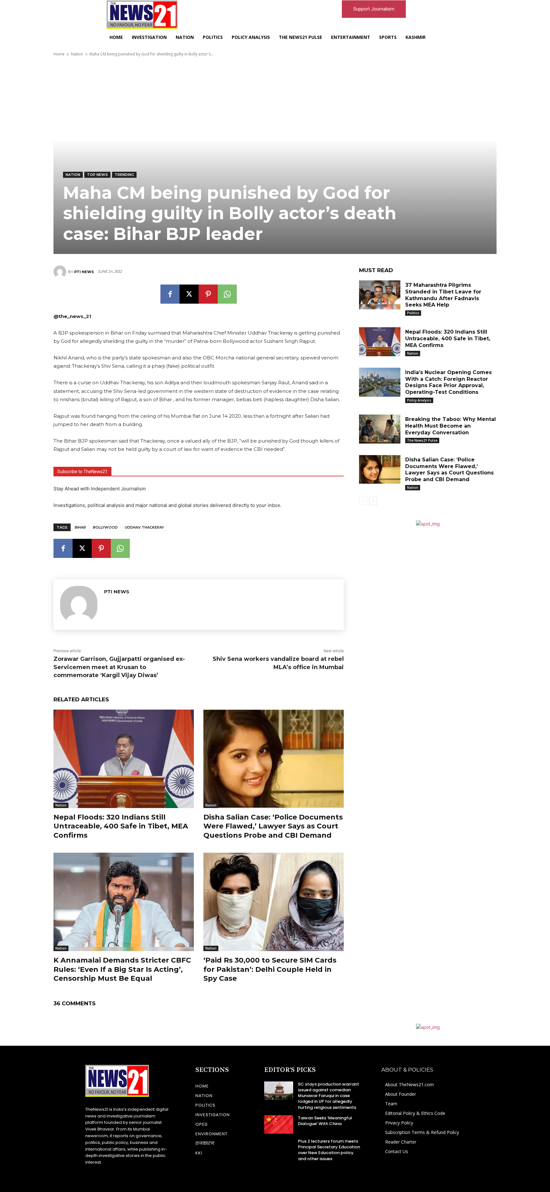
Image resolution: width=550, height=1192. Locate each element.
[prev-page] (363, 501)
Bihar (80, 527)
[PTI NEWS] (60, 271)
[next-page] (373, 501)
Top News (97, 174)
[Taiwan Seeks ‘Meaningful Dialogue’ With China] (278, 1124)
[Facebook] (170, 294)
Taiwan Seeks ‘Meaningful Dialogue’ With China (325, 1121)
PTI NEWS (84, 272)
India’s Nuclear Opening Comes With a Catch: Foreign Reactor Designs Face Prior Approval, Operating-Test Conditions (448, 382)
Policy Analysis (419, 400)
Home (59, 54)
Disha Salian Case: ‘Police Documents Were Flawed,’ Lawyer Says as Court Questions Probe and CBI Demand (273, 826)
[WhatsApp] (227, 294)
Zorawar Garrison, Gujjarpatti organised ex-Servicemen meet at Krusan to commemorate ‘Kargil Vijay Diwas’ (119, 666)
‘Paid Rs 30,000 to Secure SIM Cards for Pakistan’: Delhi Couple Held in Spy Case (269, 969)
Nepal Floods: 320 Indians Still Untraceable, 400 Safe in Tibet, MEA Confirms (120, 826)
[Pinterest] (208, 294)
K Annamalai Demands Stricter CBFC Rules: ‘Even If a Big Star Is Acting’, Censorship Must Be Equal (122, 969)
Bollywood (105, 527)
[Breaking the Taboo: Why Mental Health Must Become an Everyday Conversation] (379, 429)
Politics (413, 313)
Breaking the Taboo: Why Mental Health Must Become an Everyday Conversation (450, 426)
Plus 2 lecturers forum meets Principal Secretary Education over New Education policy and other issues (329, 1150)
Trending (124, 174)
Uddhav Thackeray (144, 527)
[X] (189, 294)
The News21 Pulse (422, 440)
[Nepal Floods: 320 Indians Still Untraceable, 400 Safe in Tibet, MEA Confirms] (123, 759)
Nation (77, 54)
